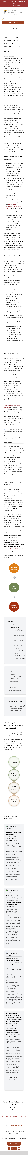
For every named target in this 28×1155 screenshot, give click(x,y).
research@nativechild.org (12, 549)
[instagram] (15, 1148)
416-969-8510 (15, 1122)
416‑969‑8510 (16, 6)
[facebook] (9, 1148)
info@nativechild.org (16, 1126)
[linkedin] (19, 1148)
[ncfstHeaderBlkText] (13, 9)
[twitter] (12, 1148)
